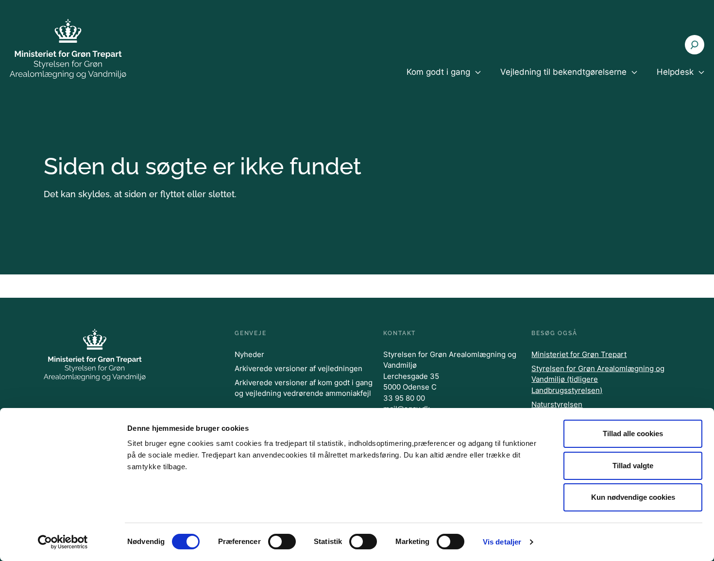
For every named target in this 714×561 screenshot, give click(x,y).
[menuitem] (444, 80)
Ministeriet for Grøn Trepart (579, 354)
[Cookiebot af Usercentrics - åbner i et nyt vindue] (62, 542)
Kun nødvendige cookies (633, 497)
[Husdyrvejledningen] (68, 49)
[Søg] (694, 44)
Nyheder (249, 354)
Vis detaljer (502, 542)
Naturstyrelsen (556, 404)
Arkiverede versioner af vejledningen (298, 368)
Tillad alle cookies (633, 433)
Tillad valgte (632, 465)
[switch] (282, 541)
